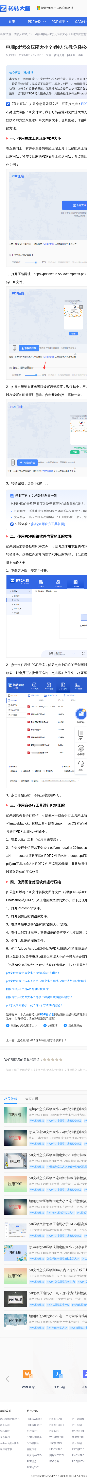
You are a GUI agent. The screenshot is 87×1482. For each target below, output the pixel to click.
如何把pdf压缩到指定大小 (60, 1212)
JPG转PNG (55, 1443)
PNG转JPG (78, 1455)
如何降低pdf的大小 (57, 1327)
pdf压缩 (52, 1025)
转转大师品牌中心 (9, 1419)
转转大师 (59, 55)
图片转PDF (33, 1431)
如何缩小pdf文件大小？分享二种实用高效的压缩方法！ (40, 997)
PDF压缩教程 (37, 1120)
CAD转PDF (78, 1431)
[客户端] (81, 713)
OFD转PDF (78, 1437)
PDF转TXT (32, 1467)
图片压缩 (77, 1443)
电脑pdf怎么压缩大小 (24, 1025)
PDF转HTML (79, 1461)
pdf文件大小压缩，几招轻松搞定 (64, 1120)
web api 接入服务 (9, 1443)
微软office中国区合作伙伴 (57, 7)
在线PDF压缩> (31, 34)
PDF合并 (54, 1461)
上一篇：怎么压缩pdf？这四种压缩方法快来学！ (36, 1040)
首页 (12, 21)
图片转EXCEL (57, 1455)
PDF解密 (54, 1431)
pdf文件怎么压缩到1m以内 (61, 1281)
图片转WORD (34, 1455)
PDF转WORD (34, 1419)
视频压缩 (31, 1449)
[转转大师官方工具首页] (48, 524)
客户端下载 (6, 1449)
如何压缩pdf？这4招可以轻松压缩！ (28, 989)
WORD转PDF (56, 1437)
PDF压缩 (77, 1425)
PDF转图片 (78, 1419)
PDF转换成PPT (35, 1425)
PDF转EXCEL (57, 1425)
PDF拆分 (31, 1461)
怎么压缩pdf (75, 1025)
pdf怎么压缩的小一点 (58, 1304)
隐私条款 (5, 1431)
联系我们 (5, 1437)
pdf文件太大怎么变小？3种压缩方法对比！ (33, 972)
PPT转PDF (78, 1449)
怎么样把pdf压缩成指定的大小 (63, 1258)
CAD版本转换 (34, 1437)
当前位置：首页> (10, 34)
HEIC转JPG (55, 1449)
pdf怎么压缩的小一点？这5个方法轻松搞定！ (34, 1005)
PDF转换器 (47, 1014)
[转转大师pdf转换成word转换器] (15, 10)
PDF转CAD (55, 1419)
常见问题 (5, 1425)
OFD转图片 (33, 1443)
